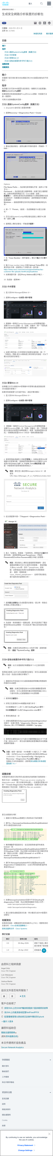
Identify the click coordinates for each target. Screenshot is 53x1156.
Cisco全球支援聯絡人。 (20, 925)
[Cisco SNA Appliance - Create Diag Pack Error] (14, 802)
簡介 (4, 46)
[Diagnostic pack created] (16, 642)
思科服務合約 (12, 1036)
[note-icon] (7, 472)
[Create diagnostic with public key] (16, 598)
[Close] (49, 1134)
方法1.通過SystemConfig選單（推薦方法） (20, 52)
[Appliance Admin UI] (25, 548)
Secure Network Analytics (12, 1047)
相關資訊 (5, 67)
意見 (24, 996)
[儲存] (35, 23)
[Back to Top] (44, 950)
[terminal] (25, 734)
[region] (26, 1143)
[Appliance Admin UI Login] (25, 511)
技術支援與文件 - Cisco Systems (14, 929)
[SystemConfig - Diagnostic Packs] (25, 143)
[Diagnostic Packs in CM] (25, 376)
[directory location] (25, 840)
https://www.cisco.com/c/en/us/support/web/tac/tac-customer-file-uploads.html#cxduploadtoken (24, 270)
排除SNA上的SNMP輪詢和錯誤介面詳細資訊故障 (26, 1008)
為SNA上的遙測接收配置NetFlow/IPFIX (21, 1012)
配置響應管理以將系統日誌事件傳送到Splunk (24, 1017)
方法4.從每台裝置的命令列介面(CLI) (18, 61)
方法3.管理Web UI (11, 58)
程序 (4, 49)
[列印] (49, 23)
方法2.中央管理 (10, 55)
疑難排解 (5, 64)
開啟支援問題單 (8, 1033)
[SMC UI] (25, 318)
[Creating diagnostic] (16, 620)
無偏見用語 (38, 34)
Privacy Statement (25, 1145)
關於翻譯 (49, 34)
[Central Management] (25, 349)
